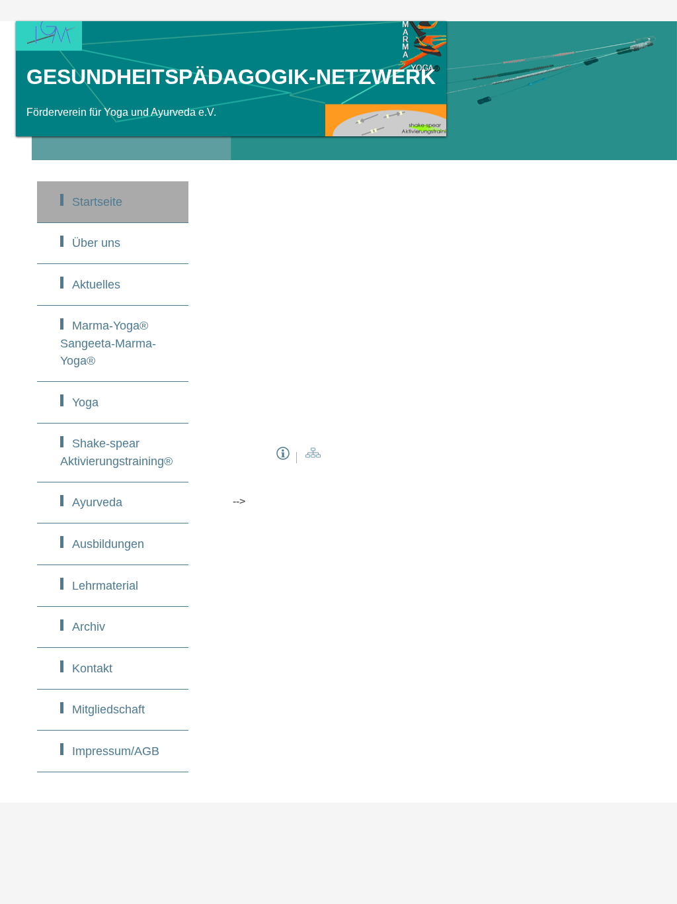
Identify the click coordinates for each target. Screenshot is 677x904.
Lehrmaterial (105, 585)
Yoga (85, 402)
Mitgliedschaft (108, 709)
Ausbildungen (108, 544)
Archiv (88, 626)
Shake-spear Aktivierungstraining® (116, 452)
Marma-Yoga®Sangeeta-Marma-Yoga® (108, 343)
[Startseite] (313, 457)
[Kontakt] (283, 457)
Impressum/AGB (115, 751)
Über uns (96, 242)
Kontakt (92, 668)
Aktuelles (96, 284)
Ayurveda (97, 502)
